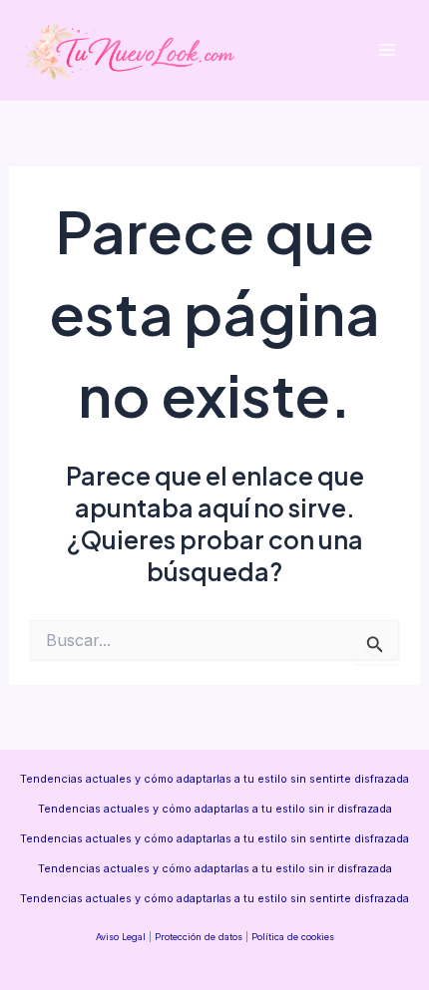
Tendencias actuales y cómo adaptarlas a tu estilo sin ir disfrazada (215, 809)
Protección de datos (198, 936)
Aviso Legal (121, 936)
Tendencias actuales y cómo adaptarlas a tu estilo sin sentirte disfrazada (214, 779)
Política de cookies (292, 936)
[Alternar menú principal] (386, 50)
